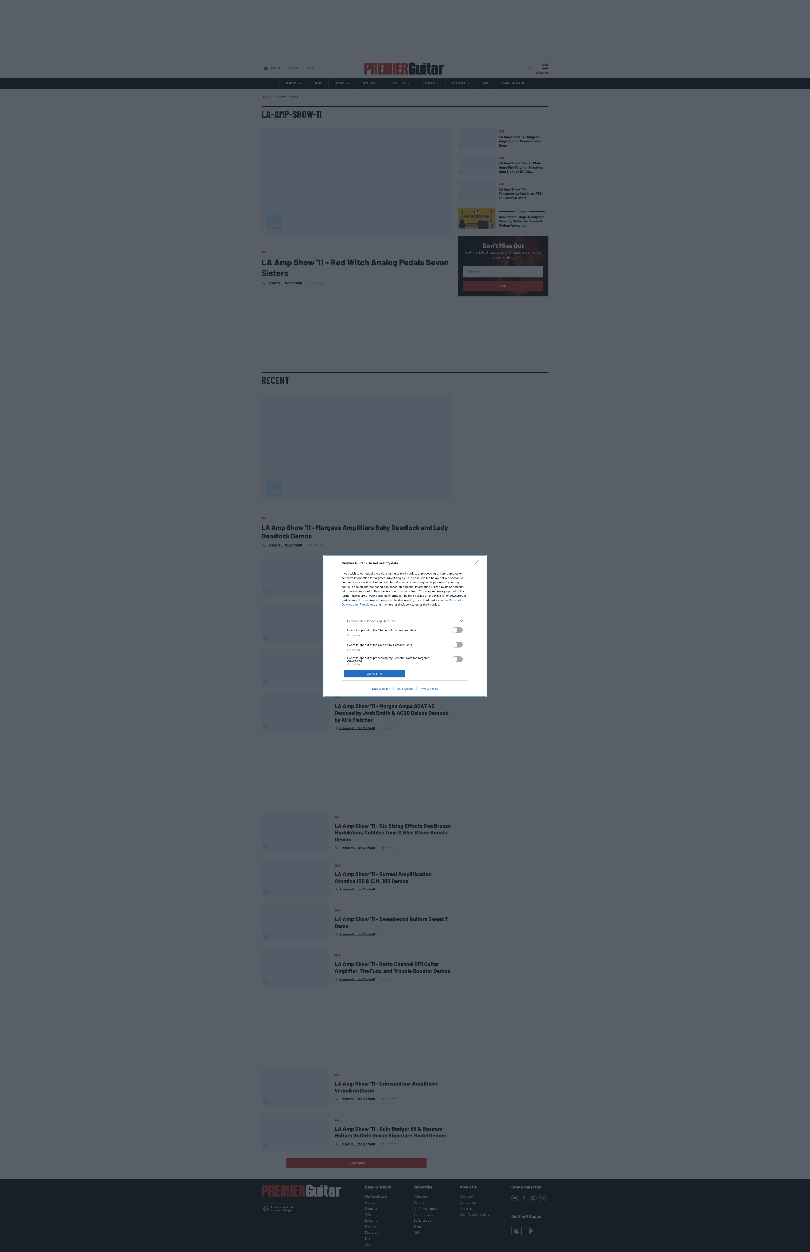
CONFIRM (374, 673)
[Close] (478, 564)
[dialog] (405, 626)
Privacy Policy (429, 688)
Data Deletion (381, 688)
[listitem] (405, 621)
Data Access (405, 688)
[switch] (457, 630)
